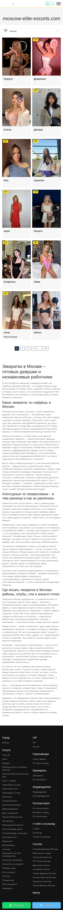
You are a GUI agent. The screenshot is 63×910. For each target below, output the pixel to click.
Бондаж (6, 763)
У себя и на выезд (41, 837)
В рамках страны (41, 812)
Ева (6, 180)
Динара (38, 129)
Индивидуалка (39, 792)
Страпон (6, 876)
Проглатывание (9, 884)
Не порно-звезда (41, 763)
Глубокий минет (9, 801)
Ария (7, 231)
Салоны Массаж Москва (44, 877)
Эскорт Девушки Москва (44, 873)
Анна (7, 332)
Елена (7, 129)
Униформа (7, 888)
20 (46, 348)
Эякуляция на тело (11, 793)
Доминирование (10, 809)
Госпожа (6, 849)
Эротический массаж (12, 817)
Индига (8, 78)
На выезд (37, 833)
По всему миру (40, 816)
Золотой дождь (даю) (12, 829)
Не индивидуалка (41, 796)
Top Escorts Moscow (42, 857)
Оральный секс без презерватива (11, 854)
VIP (34, 742)
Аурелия (39, 180)
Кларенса (9, 281)
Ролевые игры (9, 868)
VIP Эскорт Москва (42, 861)
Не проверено (39, 779)
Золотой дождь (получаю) (14, 833)
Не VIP (36, 747)
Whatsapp (18, 905)
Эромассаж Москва (42, 881)
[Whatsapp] (47, 3)
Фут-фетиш (7, 821)
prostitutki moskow (41, 869)
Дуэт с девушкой (10, 813)
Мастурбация (8, 845)
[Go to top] (59, 897)
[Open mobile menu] (58, 4)
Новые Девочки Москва (44, 885)
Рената (38, 231)
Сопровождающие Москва (45, 849)
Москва (5, 742)
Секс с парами (9, 780)
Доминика (40, 78)
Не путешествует (41, 808)
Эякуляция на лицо (11, 785)
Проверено (38, 775)
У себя (36, 829)
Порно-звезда (39, 759)
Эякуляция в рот (10, 789)
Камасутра (7, 841)
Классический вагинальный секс (15, 775)
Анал (4, 759)
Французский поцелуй (12, 825)
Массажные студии (42, 853)
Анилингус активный (12, 860)
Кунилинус (7, 797)
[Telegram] (53, 3)
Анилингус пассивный (12, 864)
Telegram (49, 905)
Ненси (37, 332)
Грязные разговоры (11, 805)
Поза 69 (6, 755)
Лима (37, 281)
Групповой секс (9, 837)
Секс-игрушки (8, 872)
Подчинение (8, 880)
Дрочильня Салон (41, 865)
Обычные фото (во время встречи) (14, 768)
